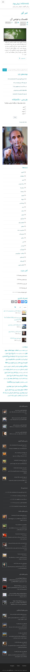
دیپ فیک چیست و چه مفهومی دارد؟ (20, 86)
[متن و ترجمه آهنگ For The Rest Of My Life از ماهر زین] (24, 319)
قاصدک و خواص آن (19, 19)
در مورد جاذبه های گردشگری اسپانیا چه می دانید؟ (18, 614)
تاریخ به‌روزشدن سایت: (22, 292)
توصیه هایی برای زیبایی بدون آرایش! (20, 563)
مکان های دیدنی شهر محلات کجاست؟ (21, 642)
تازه (20, 307)
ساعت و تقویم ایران (18, 382)
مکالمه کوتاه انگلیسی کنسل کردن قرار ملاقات (19, 418)
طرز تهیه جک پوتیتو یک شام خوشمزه (20, 94)
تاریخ (13, 353)
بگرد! (5, 70)
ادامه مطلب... (22, 58)
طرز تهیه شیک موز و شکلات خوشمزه (20, 477)
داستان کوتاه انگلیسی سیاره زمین (14, 325)
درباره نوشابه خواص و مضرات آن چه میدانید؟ (19, 515)
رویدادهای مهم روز (13, 378)
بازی (23, 180)
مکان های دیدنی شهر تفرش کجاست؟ (20, 651)
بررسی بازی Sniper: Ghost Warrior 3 (20, 601)
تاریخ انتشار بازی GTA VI (15, 338)
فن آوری (22, 219)
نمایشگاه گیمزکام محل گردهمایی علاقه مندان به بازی (18, 593)
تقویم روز (11, 362)
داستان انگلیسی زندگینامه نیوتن (15, 332)
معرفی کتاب (21, 234)
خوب (23, 109)
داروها (22, 199)
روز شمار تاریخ (9, 372)
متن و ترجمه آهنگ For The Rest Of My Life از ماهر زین (12, 319)
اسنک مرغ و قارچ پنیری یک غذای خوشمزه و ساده (17, 79)
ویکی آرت (22, 249)
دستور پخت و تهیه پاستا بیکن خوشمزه (20, 468)
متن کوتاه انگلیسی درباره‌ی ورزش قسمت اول (12, 311)
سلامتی (25, 386)
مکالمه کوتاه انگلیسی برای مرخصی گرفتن (20, 425)
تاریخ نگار (18, 356)
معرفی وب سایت (20, 230)
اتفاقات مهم (15, 350)
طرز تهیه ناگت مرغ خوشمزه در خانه (20, 83)
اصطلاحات (22, 176)
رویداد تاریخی (23, 375)
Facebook (24, 666)
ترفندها (22, 192)
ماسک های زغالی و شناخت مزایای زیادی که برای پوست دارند (17, 544)
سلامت (22, 211)
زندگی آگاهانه (11, 670)
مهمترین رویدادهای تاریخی (16, 392)
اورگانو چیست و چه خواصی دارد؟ (21, 524)
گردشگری (22, 257)
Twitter (18, 666)
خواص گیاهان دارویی (13, 366)
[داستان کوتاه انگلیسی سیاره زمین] (24, 326)
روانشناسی (22, 203)
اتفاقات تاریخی (22, 350)
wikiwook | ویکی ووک (21, 3)
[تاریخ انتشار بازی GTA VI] (24, 339)
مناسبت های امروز (17, 386)
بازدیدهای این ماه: (23, 280)
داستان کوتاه (9, 369)
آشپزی (22, 172)
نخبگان (22, 238)
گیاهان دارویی (23, 24)
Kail (16, 22)
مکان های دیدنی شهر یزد (22, 633)
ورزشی (22, 246)
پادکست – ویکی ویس (20, 253)
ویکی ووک (7, 393)
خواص (20, 366)
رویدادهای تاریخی (23, 378)
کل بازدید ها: (24, 284)
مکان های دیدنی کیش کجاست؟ (21, 624)
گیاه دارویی (10, 395)
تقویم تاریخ (9, 359)
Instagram (12, 666)
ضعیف (23, 114)
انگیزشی (23, 353)
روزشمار (15, 372)
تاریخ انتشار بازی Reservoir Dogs (20, 586)
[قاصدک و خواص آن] (15, 35)
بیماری (20, 353)
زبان (23, 207)
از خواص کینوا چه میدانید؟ (22, 554)
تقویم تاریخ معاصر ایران (21, 362)
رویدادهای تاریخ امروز (13, 375)
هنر (23, 242)
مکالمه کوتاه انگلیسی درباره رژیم (21, 432)
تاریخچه (13, 356)
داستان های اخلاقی (17, 369)
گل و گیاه (22, 261)
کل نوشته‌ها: (24, 288)
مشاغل (22, 226)
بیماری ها (22, 188)
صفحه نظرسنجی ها (23, 122)
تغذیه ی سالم (16, 359)
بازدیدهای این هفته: (23, 275)
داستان (22, 369)
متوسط (23, 111)
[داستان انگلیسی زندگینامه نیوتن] (24, 333)
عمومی (23, 215)
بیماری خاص (17, 353)
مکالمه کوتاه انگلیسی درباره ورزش (20, 90)
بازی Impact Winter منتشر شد (21, 578)
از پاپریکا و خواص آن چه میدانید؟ (21, 534)
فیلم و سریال (21, 222)
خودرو (23, 195)
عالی (23, 107)
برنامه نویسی (21, 184)
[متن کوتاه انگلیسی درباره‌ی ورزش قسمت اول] (24, 312)
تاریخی (22, 359)
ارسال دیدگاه (8, 22)
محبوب (25, 307)
